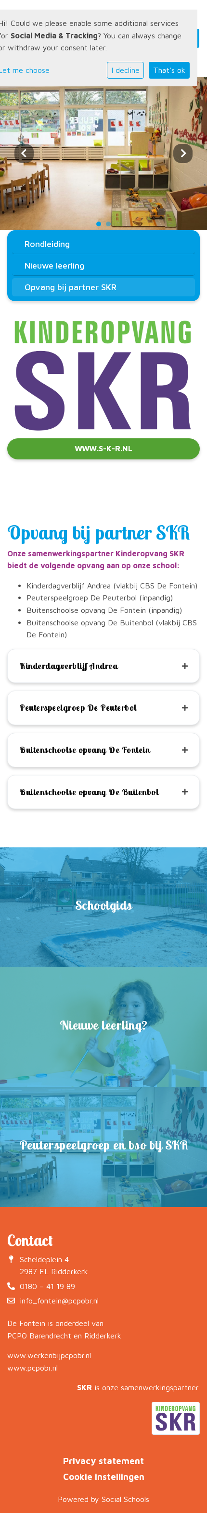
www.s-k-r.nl (103, 448)
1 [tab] (101, 226)
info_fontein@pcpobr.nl (59, 1300)
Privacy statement (103, 1460)
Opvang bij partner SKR (70, 287)
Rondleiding (47, 244)
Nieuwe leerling (54, 265)
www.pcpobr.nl (32, 1367)
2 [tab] (111, 226)
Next (183, 153)
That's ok (169, 70)
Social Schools (125, 1499)
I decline (125, 70)
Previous (24, 153)
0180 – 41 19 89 (47, 1286)
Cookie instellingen (103, 1476)
